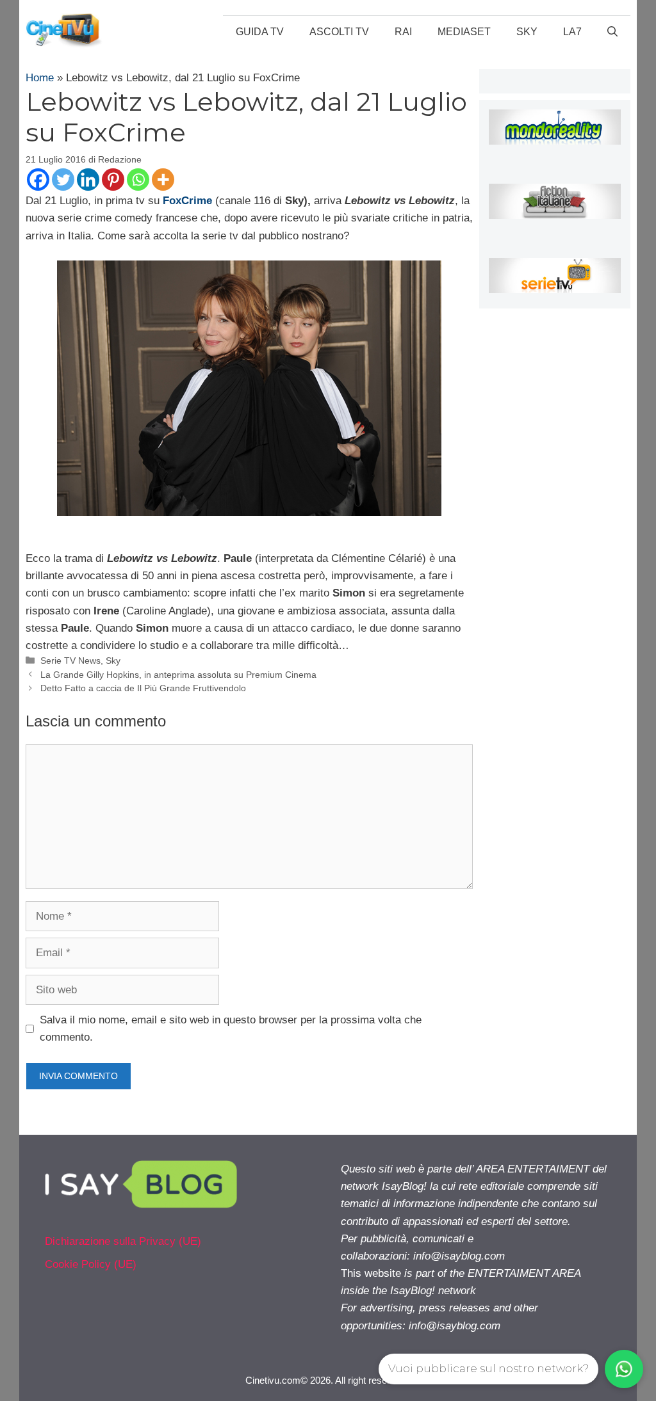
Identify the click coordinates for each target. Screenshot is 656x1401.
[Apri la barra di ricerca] (612, 32)
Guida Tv (260, 31)
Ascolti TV (339, 31)
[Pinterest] (113, 179)
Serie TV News (70, 660)
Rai (403, 31)
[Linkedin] (88, 179)
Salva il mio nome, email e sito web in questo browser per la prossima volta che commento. (231, 1028)
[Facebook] (38, 179)
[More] (163, 179)
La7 (572, 31)
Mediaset (464, 31)
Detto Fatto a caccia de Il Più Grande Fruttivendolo (143, 688)
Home (40, 78)
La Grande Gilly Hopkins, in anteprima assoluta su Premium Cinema (178, 674)
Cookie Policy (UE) (90, 1264)
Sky (526, 31)
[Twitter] (63, 179)
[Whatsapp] (138, 179)
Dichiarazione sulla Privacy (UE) (123, 1241)
